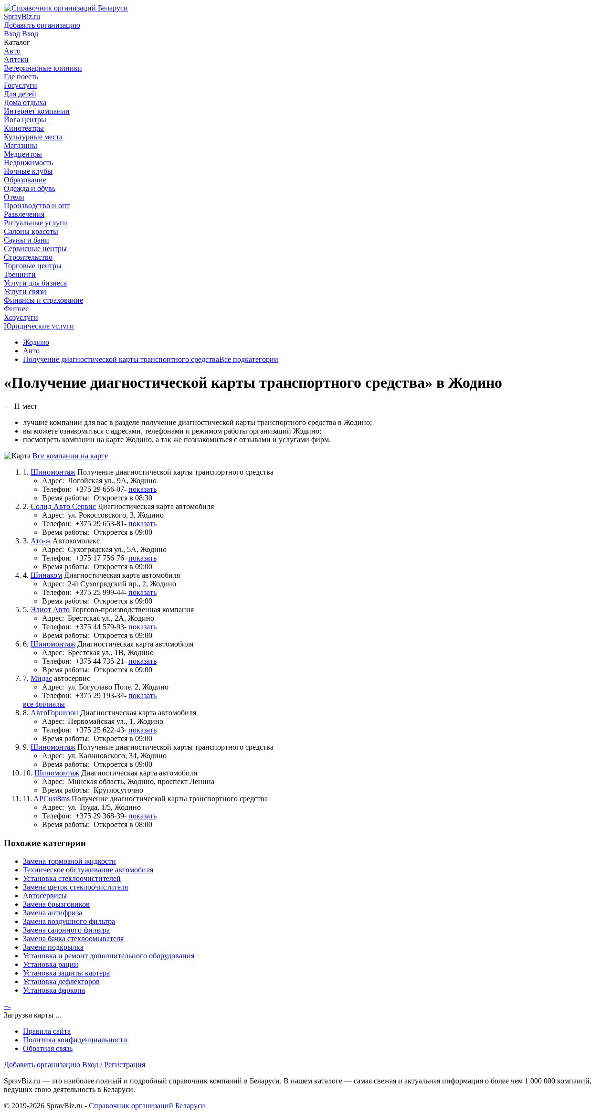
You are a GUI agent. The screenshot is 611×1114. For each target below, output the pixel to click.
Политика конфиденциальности (75, 1040)
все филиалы (44, 704)
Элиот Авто (50, 609)
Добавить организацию (42, 1065)
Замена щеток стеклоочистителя (75, 887)
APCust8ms (51, 799)
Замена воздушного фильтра (69, 921)
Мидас (41, 678)
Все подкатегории (248, 359)
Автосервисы (45, 895)
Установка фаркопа (54, 990)
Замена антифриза (52, 913)
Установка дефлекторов (61, 981)
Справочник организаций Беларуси (147, 1106)
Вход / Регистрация (113, 1065)
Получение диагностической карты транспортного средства (121, 359)
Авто (31, 351)
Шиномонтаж (53, 472)
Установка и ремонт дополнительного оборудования (108, 956)
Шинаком (46, 575)
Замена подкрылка (53, 947)
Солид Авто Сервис (63, 506)
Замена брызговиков (56, 904)
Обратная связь (48, 1048)
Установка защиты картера (66, 973)
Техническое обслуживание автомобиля (88, 870)
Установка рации (50, 964)
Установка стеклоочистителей (72, 878)
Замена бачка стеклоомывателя (73, 938)
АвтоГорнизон (54, 713)
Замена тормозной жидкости (69, 861)
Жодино (36, 342)
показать (142, 489)
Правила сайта (47, 1031)
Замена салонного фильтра (66, 930)
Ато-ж (41, 541)
